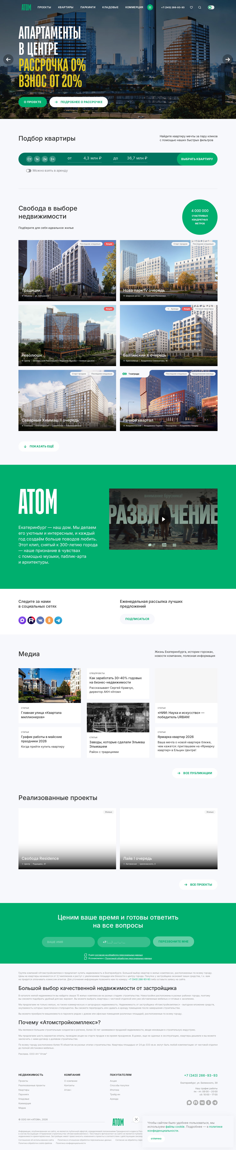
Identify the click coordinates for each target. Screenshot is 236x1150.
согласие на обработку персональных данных (119, 955)
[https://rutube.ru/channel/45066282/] (31, 620)
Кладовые (110, 7)
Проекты (44, 7)
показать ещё (42, 446)
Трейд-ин (115, 1094)
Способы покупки (119, 1085)
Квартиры (66, 7)
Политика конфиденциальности (71, 1143)
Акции (113, 1080)
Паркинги (88, 7)
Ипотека (114, 1089)
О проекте (32, 102)
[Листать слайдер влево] (8, 59)
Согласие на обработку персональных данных (137, 1140)
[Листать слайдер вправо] (228, 59)
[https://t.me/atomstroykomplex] (58, 620)
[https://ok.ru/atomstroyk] (49, 620)
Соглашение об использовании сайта (36, 1140)
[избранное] (191, 7)
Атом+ (67, 1089)
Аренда (114, 1098)
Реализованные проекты (31, 1085)
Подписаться (137, 619)
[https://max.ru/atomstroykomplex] (22, 620)
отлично (156, 1138)
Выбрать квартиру (197, 159)
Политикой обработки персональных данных (128, 958)
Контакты (69, 1085)
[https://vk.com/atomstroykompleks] (40, 620)
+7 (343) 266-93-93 (173, 7)
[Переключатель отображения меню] (150, 7)
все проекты (201, 884)
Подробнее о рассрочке (82, 102)
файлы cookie (175, 1126)
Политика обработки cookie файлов (35, 1143)
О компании (70, 1080)
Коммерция (134, 7)
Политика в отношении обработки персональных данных (85, 1140)
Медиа (22, 1107)
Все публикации (197, 773)
